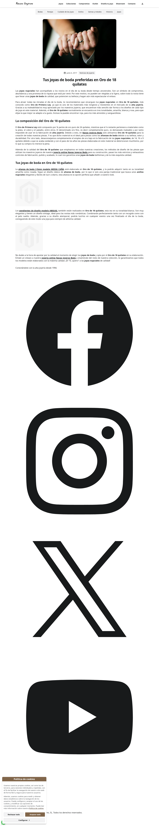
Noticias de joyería (87, 73)
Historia (109, 12)
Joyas (61, 3)
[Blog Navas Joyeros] (24, 3)
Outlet (95, 3)
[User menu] (142, 3)
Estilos (81, 12)
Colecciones (71, 3)
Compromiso (84, 3)
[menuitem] (61, 3)
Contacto (131, 3)
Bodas (40, 12)
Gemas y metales (95, 12)
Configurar (23, 820)
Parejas (50, 12)
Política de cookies (36, 808)
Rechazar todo (14, 814)
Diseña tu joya (107, 3)
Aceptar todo (35, 814)
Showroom (120, 3)
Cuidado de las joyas (66, 12)
